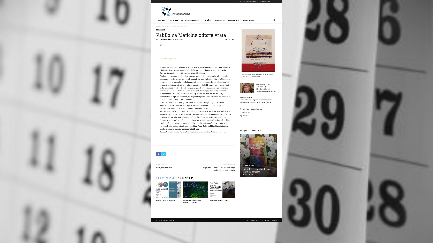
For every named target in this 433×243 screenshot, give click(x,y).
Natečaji (207, 20)
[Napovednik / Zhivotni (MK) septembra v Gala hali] (195, 189)
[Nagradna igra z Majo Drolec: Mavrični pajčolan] (258, 155)
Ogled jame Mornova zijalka (219, 200)
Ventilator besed (165, 39)
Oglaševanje (244, 116)
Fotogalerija (219, 20)
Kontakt (274, 220)
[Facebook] (275, 1)
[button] (274, 20)
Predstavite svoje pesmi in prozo (248, 1)
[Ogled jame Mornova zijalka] (222, 189)
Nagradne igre (248, 20)
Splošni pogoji (265, 220)
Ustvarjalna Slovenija (190, 20)
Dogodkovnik (233, 20)
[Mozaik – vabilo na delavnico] (168, 189)
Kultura (161, 20)
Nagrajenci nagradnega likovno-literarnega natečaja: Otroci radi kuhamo (219, 169)
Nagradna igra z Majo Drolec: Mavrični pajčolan (257, 170)
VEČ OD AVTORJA (185, 178)
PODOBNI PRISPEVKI (165, 178)
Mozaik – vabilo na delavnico (165, 200)
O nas (247, 220)
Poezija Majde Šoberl (164, 168)
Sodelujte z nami (265, 1)
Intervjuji (174, 20)
